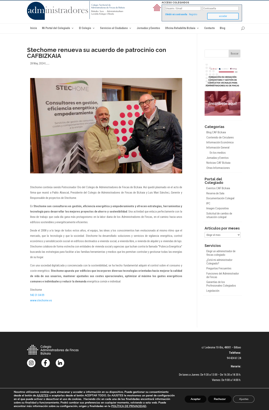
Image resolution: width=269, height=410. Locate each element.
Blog (222, 28)
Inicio (33, 28)
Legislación (212, 290)
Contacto (209, 28)
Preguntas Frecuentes (218, 268)
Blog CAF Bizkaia (216, 132)
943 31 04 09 (37, 295)
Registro (193, 14)
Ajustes (244, 399)
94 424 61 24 (234, 358)
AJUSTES (42, 395)
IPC (208, 203)
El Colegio (85, 28)
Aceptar (195, 399)
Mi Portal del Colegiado (56, 28)
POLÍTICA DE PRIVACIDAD (128, 406)
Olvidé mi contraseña (176, 14)
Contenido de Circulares (220, 137)
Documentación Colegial (220, 198)
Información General (217, 147)
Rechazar (220, 399)
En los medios (218, 152)
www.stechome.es (41, 300)
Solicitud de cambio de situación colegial (219, 215)
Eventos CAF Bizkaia (218, 188)
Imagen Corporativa (217, 208)
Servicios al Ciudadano (114, 28)
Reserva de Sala (215, 193)
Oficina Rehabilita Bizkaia (180, 28)
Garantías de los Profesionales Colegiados (221, 283)
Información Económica (220, 142)
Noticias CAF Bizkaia (218, 163)
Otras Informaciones (218, 168)
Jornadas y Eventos (148, 28)
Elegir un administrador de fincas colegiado (221, 253)
